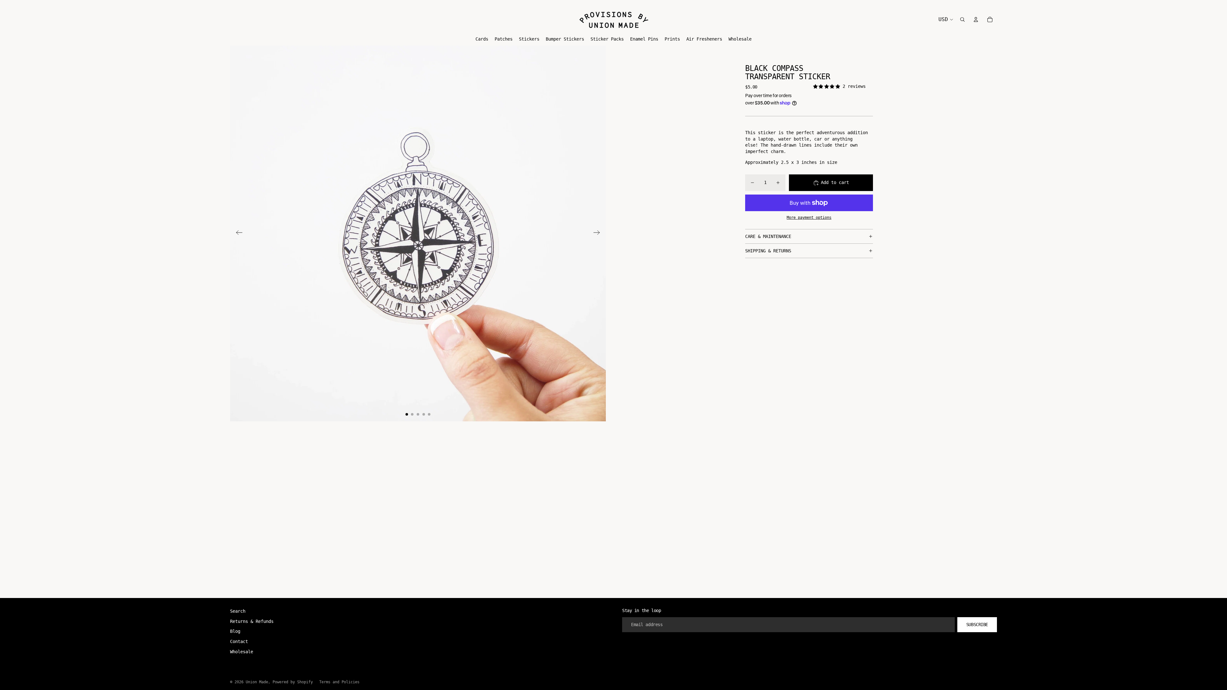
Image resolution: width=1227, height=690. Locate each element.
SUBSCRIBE (977, 624)
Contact (239, 641)
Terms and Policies (339, 682)
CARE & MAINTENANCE (768, 236)
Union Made (257, 682)
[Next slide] (598, 233)
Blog (235, 631)
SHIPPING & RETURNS (768, 250)
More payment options (809, 217)
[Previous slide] (237, 233)
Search (237, 611)
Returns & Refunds (252, 621)
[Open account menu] (976, 19)
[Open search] (962, 19)
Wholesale (241, 651)
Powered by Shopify (293, 682)
